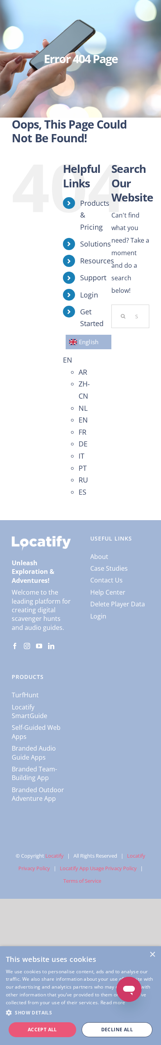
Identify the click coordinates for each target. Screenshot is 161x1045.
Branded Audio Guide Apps (34, 752)
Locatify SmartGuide (29, 711)
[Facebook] (15, 646)
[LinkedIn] (51, 646)
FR (82, 432)
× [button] (152, 955)
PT (83, 468)
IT (81, 456)
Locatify (54, 855)
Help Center (107, 592)
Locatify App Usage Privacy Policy (98, 868)
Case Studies (109, 568)
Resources (97, 260)
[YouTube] (39, 646)
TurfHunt (25, 695)
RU (83, 479)
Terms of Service (82, 880)
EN (67, 360)
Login (89, 294)
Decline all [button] (117, 1029)
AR (83, 372)
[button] (80, 1013)
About (99, 556)
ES (82, 492)
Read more (112, 1002)
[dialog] (80, 995)
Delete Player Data (117, 604)
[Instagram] (27, 646)
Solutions (95, 244)
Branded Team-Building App (34, 773)
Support (93, 277)
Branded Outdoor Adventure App (38, 794)
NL (83, 408)
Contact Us (106, 580)
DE (83, 443)
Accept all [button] (42, 1029)
